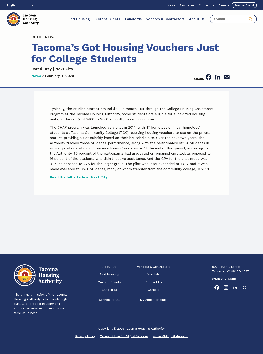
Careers (153, 290)
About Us (109, 266)
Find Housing (109, 274)
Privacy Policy (85, 336)
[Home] (22, 19)
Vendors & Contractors (153, 266)
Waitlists (153, 274)
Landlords (109, 290)
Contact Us (154, 282)
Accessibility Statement (170, 336)
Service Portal (109, 300)
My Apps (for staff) (154, 300)
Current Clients (109, 282)
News (36, 76)
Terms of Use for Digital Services (124, 336)
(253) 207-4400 (224, 279)
